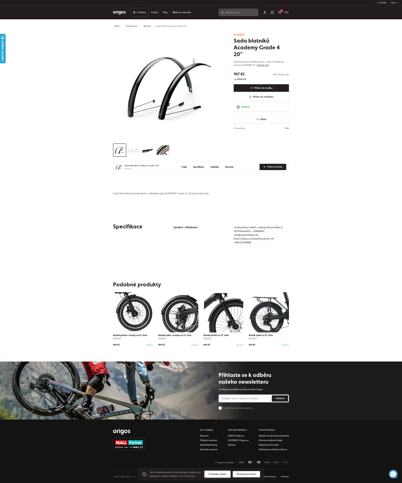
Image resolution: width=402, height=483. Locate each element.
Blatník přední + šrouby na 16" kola (130, 335)
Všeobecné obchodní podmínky (274, 435)
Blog (165, 12)
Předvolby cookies (217, 474)
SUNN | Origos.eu (236, 435)
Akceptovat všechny (246, 474)
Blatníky (147, 26)
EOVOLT (117, 338)
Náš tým (232, 445)
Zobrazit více (263, 65)
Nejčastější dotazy (208, 445)
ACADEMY (239, 34)
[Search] (222, 12)
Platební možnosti (208, 440)
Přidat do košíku (263, 87)
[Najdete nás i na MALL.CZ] (129, 444)
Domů (116, 26)
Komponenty (131, 26)
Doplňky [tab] (215, 167)
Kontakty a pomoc (209, 449)
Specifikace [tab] (198, 167)
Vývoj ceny (241, 79)
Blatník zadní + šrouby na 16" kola (174, 335)
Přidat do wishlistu (263, 96)
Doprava (204, 435)
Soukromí (285, 476)
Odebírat (280, 398)
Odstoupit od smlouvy (267, 476)
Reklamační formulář (269, 445)
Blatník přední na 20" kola (216, 335)
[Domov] (121, 431)
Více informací (187, 476)
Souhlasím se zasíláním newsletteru (238, 408)
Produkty (141, 12)
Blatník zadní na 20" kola (261, 335)
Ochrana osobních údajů (270, 440)
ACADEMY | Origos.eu (238, 440)
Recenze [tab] (229, 167)
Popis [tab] (184, 167)
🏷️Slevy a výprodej (181, 12)
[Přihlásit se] (265, 12)
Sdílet (263, 119)
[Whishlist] (272, 12)
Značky (154, 12)
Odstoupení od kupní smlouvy (273, 449)
